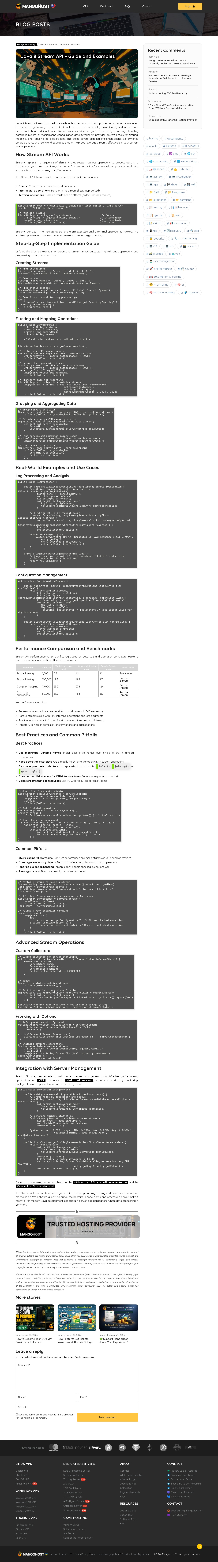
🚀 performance (160, 269)
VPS (85, 6)
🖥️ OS (153, 246)
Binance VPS (23, 1529)
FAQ (127, 6)
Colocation (126, 1487)
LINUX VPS (24, 1464)
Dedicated (106, 6)
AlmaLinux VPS (24, 1483)
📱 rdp (153, 230)
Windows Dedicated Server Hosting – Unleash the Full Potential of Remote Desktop (170, 78)
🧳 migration (191, 292)
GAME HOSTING (75, 1518)
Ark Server (69, 1533)
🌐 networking (186, 161)
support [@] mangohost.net (186, 1510)
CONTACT (174, 1504)
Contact (147, 6)
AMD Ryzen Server (73, 1501)
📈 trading (155, 207)
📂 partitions (183, 199)
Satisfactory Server (74, 1529)
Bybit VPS (21, 1537)
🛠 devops (187, 268)
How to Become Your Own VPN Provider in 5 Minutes (34, 1340)
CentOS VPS (22, 1479)
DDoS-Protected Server (76, 1470)
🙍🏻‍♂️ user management (162, 261)
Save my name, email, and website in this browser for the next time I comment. (44, 1416)
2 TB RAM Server (72, 1492)
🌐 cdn (191, 153)
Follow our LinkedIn (181, 1487)
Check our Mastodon (182, 1492)
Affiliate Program (129, 1479)
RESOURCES (129, 1504)
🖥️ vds (169, 246)
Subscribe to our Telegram (186, 1483)
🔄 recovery (173, 230)
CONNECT (174, 1464)
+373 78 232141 (179, 1514)
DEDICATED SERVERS (79, 1464)
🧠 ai (180, 284)
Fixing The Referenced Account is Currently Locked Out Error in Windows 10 (172, 62)
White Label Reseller (131, 1475)
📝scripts (155, 223)
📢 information (178, 223)
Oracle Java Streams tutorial (35, 1186)
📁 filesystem (176, 192)
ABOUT (125, 1464)
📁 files (154, 192)
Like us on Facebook (182, 1475)
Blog (122, 1523)
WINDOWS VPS (27, 1491)
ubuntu (153, 146)
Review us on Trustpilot (184, 1470)
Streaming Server (73, 1475)
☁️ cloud (155, 153)
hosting (153, 138)
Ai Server (68, 1483)
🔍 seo (194, 230)
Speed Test (126, 1514)
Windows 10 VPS (25, 1510)
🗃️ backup (189, 246)
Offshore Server (72, 1505)
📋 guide (155, 215)
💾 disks (172, 184)
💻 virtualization (182, 176)
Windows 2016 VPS (26, 1497)
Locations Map (128, 1483)
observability (175, 138)
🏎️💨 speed (156, 169)
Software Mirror (129, 1519)
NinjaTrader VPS (25, 1524)
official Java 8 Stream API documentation (100, 1182)
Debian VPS (22, 1470)
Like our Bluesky (180, 1496)
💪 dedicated (182, 169)
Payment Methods (130, 1492)
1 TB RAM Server (72, 1488)
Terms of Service (59, 1554)
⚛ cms (173, 153)
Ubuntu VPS (22, 1475)
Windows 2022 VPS (26, 1506)
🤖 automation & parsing (165, 276)
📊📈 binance (179, 207)
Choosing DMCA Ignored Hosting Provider (172, 119)
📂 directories (157, 199)
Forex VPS (21, 1533)
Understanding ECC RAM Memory (167, 93)
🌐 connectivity (158, 161)
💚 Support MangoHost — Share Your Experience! (115, 1340)
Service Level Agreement (136, 1554)
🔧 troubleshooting (185, 238)
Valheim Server (71, 1524)
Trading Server (71, 1479)
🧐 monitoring (159, 284)
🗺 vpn (22, 1327)
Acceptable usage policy (105, 1554)
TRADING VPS (26, 1518)
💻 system (155, 176)
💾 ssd (191, 184)
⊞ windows (192, 146)
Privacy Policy (80, 1554)
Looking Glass (128, 1510)
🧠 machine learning (162, 292)
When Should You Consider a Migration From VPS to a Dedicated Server (171, 107)
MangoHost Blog (26, 44)
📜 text (175, 215)
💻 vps (153, 184)
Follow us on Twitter (182, 1479)
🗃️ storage (156, 253)
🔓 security (157, 238)
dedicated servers (79, 1080)
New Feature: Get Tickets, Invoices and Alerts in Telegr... (75, 1340)
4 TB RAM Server (72, 1496)
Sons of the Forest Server (78, 1537)
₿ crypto (171, 146)
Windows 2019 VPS (26, 1502)
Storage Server (72, 1510)
